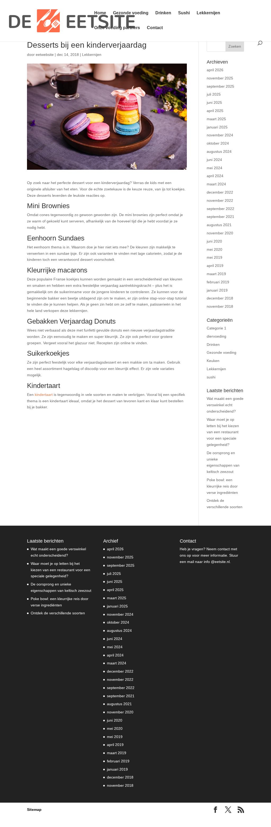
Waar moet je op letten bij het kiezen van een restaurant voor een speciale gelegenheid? (223, 432)
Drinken (163, 13)
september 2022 (220, 209)
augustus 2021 (219, 225)
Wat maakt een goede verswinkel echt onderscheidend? (225, 404)
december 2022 (220, 192)
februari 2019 (218, 282)
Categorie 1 (216, 328)
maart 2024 (216, 184)
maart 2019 (216, 274)
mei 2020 (214, 249)
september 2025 (220, 86)
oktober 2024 (218, 143)
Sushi (184, 13)
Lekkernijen (208, 13)
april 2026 (215, 70)
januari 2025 (217, 127)
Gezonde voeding (130, 13)
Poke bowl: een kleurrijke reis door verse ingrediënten (222, 486)
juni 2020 (214, 241)
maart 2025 (216, 119)
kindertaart (44, 394)
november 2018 (220, 306)
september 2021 (220, 216)
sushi (211, 377)
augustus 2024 (219, 151)
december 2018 (220, 298)
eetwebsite (45, 54)
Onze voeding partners (117, 28)
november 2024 (220, 135)
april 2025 (215, 111)
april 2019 (215, 265)
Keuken (213, 361)
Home (100, 13)
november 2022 (220, 200)
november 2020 (220, 233)
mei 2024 (214, 168)
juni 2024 (214, 160)
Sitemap (34, 809)
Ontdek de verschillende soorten (58, 613)
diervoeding (216, 336)
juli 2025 (214, 94)
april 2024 (215, 176)
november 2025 (220, 78)
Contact (155, 28)
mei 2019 (214, 257)
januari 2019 (217, 290)
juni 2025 (214, 102)
